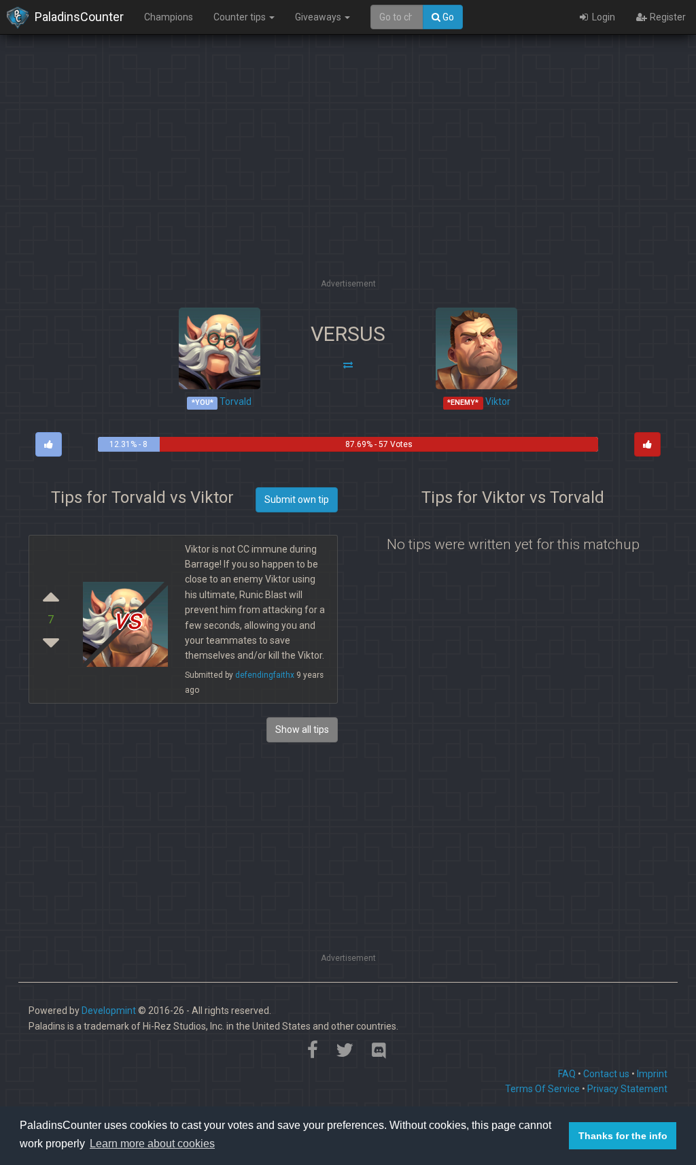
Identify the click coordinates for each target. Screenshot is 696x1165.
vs (127, 619)
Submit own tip (296, 499)
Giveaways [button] (319, 17)
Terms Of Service (542, 1088)
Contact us (606, 1073)
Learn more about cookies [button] (152, 1143)
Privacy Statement (627, 1088)
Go (447, 17)
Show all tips (302, 729)
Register (667, 17)
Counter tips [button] (240, 17)
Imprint (652, 1073)
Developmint (109, 1010)
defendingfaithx (264, 675)
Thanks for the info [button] (622, 1135)
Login (602, 17)
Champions (168, 17)
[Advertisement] (348, 180)
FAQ (567, 1073)
